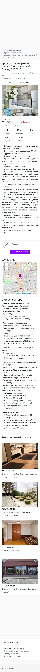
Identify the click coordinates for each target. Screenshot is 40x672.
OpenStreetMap (25, 293)
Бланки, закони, (16, 651)
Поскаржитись (22, 82)
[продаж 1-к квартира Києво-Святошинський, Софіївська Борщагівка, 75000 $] (20, 456)
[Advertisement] (20, 27)
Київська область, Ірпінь (14, 73)
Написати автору (20, 252)
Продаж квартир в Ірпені (13, 53)
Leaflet (17, 293)
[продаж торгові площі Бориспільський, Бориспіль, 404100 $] (20, 571)
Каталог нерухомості (13, 51)
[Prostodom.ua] (2, 51)
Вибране (8, 82)
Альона (15, 244)
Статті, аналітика (11, 654)
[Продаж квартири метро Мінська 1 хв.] (20, 494)
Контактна (14, 656)
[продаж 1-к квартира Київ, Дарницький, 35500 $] (20, 533)
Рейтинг (14, 648)
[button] (36, 86)
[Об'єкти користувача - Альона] (5, 245)
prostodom (11, 668)
